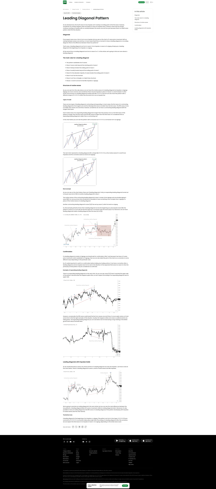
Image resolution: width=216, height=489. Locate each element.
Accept (125, 485)
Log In (147, 2)
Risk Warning (65, 479)
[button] (143, 12)
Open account (141, 2)
